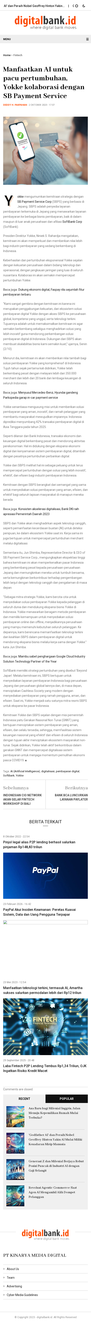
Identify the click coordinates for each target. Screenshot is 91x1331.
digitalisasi (48, 771)
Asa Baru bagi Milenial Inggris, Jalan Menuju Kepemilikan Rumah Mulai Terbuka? (54, 1113)
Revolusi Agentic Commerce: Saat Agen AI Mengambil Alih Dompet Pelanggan (53, 1192)
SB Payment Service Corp (34, 201)
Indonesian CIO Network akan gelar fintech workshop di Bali (22, 799)
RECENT (24, 1098)
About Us (13, 1269)
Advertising (14, 1286)
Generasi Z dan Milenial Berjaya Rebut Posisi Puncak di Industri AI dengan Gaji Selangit (56, 1166)
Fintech (17, 55)
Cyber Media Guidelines (22, 1295)
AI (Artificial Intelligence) (25, 771)
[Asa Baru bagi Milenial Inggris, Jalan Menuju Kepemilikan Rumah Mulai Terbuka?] (15, 1116)
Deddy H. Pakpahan (15, 105)
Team (11, 1277)
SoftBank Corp (72, 221)
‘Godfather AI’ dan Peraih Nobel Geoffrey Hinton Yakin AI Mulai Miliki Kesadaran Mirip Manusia (55, 1139)
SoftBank (9, 775)
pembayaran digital (67, 771)
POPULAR (67, 1098)
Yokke (20, 196)
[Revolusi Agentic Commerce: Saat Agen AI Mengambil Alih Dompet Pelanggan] (15, 1195)
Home (7, 55)
